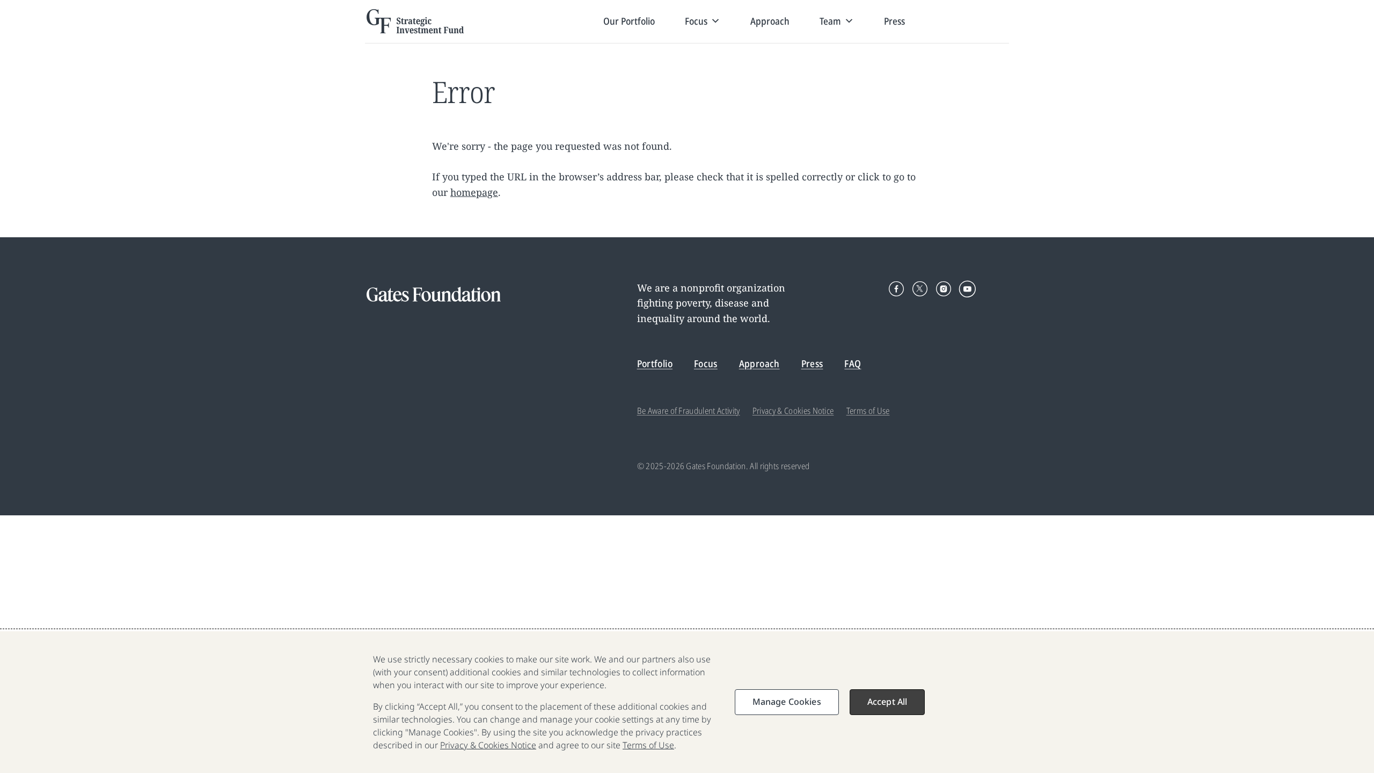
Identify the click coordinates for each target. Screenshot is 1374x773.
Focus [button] (696, 20)
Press (894, 20)
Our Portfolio (629, 20)
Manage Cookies (786, 702)
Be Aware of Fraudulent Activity (688, 411)
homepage (474, 192)
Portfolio (655, 363)
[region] (687, 702)
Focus (706, 363)
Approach (770, 20)
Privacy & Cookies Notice (793, 411)
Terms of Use (868, 411)
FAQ (852, 363)
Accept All (887, 702)
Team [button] (830, 20)
